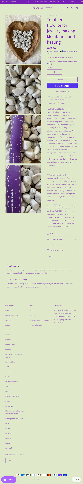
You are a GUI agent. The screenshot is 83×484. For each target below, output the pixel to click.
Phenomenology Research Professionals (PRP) (14, 412)
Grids (7, 377)
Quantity (49, 68)
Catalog (8, 320)
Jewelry (8, 386)
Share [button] (51, 256)
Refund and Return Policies (39, 320)
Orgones (8, 401)
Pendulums (9, 406)
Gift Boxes (8, 367)
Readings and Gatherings (14, 419)
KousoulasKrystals (38, 479)
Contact (8, 438)
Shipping (58, 57)
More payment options (62, 91)
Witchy (7, 428)
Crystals (8, 349)
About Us (33, 310)
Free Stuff (8, 448)
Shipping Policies (36, 325)
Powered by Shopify (48, 479)
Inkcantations (10, 433)
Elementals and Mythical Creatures (14, 355)
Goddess (8, 372)
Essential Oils (10, 362)
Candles (8, 335)
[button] (6, 7)
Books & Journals (11, 315)
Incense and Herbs (11, 382)
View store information (57, 103)
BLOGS (7, 443)
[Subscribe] (41, 460)
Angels (7, 325)
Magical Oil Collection (13, 396)
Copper (8, 340)
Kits (6, 391)
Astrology (8, 330)
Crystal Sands (10, 345)
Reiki (7, 423)
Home (7, 310)
